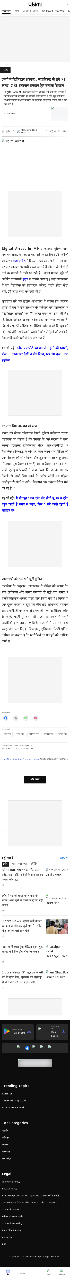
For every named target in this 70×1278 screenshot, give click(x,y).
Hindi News (7, 759)
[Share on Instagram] (36, 718)
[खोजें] (67, 4)
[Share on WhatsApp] (26, 718)
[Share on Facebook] (6, 718)
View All (64, 858)
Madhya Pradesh (22, 759)
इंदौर (6, 70)
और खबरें (35, 779)
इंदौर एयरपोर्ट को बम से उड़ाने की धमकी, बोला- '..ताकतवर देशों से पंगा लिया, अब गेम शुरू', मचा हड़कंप (35, 354)
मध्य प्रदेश (19, 261)
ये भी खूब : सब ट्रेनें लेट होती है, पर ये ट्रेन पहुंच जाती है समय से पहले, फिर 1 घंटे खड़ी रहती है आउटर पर (35, 504)
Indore (36, 759)
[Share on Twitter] (16, 718)
